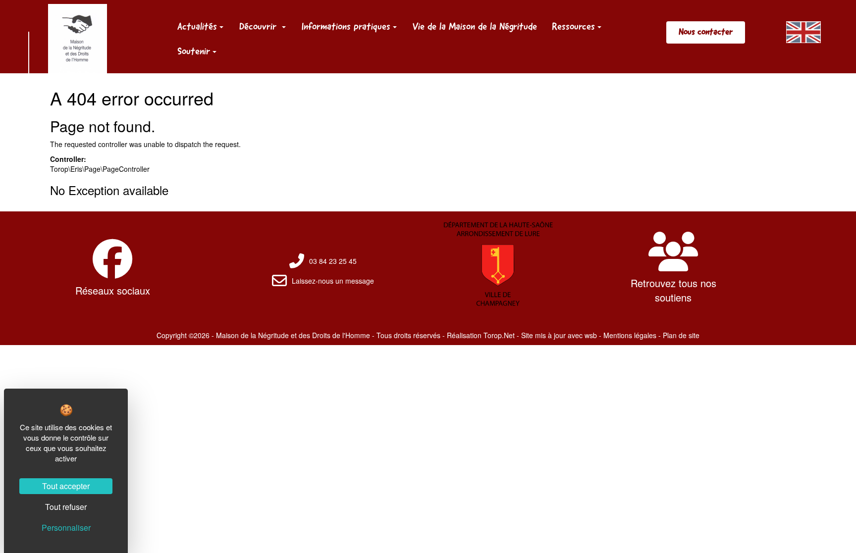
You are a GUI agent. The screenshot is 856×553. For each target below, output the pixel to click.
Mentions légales (629, 335)
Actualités (197, 26)
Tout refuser (66, 506)
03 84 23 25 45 (333, 261)
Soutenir (193, 51)
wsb (591, 335)
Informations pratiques (346, 26)
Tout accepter (66, 486)
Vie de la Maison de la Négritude (475, 26)
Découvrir (259, 26)
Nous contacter (706, 32)
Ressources (573, 26)
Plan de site (681, 335)
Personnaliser (66, 527)
